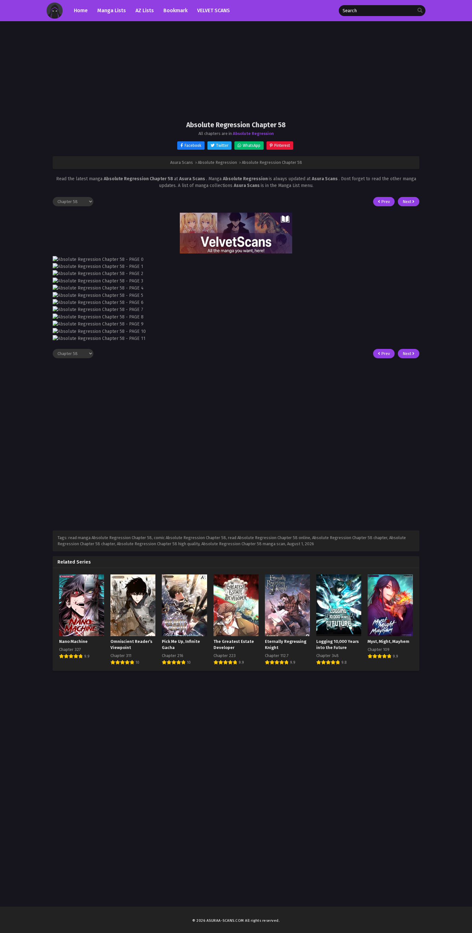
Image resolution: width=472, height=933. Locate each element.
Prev (385, 201)
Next (407, 201)
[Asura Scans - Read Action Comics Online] (55, 17)
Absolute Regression (253, 133)
